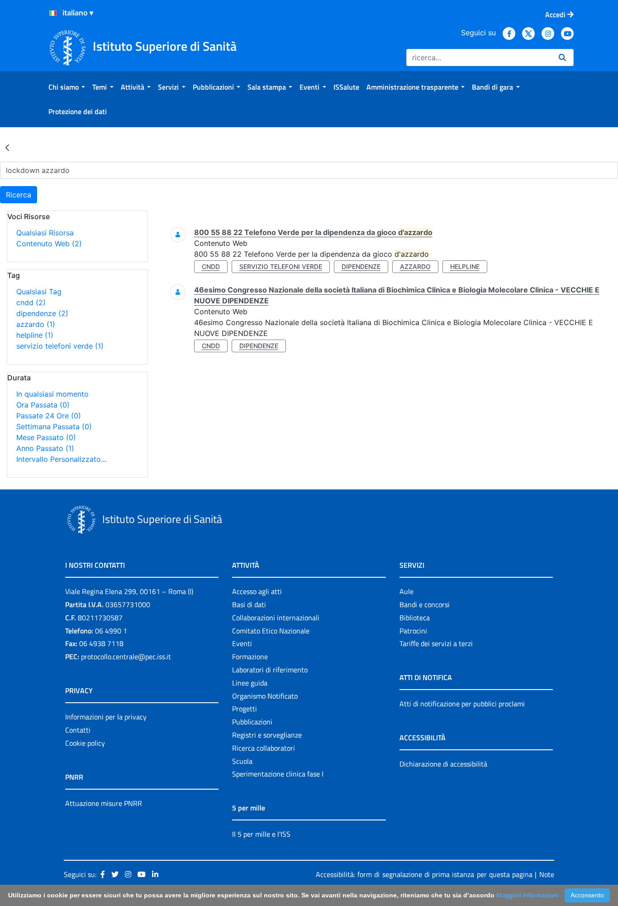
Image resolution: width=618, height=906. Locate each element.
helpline (34, 335)
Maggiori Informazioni (527, 895)
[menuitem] (67, 87)
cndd (31, 302)
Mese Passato (46, 437)
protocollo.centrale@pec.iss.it (126, 656)
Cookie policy (85, 743)
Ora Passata (43, 404)
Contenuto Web (49, 243)
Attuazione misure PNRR (103, 803)
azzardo (35, 324)
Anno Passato (45, 448)
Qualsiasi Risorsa (45, 232)
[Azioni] (53, 13)
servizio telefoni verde (60, 345)
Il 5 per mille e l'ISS (261, 834)
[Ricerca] (562, 57)
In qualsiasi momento (52, 393)
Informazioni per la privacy (106, 716)
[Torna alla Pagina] (7, 147)
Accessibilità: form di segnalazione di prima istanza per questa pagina (424, 874)
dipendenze (42, 313)
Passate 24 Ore (48, 415)
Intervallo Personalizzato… (61, 459)
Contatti (77, 729)
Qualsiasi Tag (39, 291)
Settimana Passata (54, 426)
